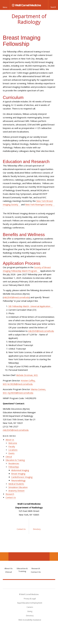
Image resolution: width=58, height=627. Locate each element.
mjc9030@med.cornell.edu (20, 392)
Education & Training (15, 460)
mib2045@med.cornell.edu (16, 297)
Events (11, 453)
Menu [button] (5, 7)
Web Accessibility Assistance (29, 620)
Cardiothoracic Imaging (21, 477)
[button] (53, 5)
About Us (10, 439)
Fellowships (13, 467)
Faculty (11, 446)
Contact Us (11, 497)
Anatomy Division (16, 490)
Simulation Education (18, 487)
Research (10, 494)
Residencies (13, 463)
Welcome (12, 443)
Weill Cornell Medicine (29, 584)
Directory (30, 615)
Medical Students (16, 484)
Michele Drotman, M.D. (27, 375)
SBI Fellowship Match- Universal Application (29, 306)
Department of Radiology (29, 19)
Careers (30, 607)
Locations (12, 450)
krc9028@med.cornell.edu (20, 384)
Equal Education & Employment (29, 603)
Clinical (9, 456)
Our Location (4, 556)
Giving (29, 611)
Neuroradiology (18, 480)
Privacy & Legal (30, 598)
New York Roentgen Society (38, 204)
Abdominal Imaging (20, 470)
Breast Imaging (18, 473)
